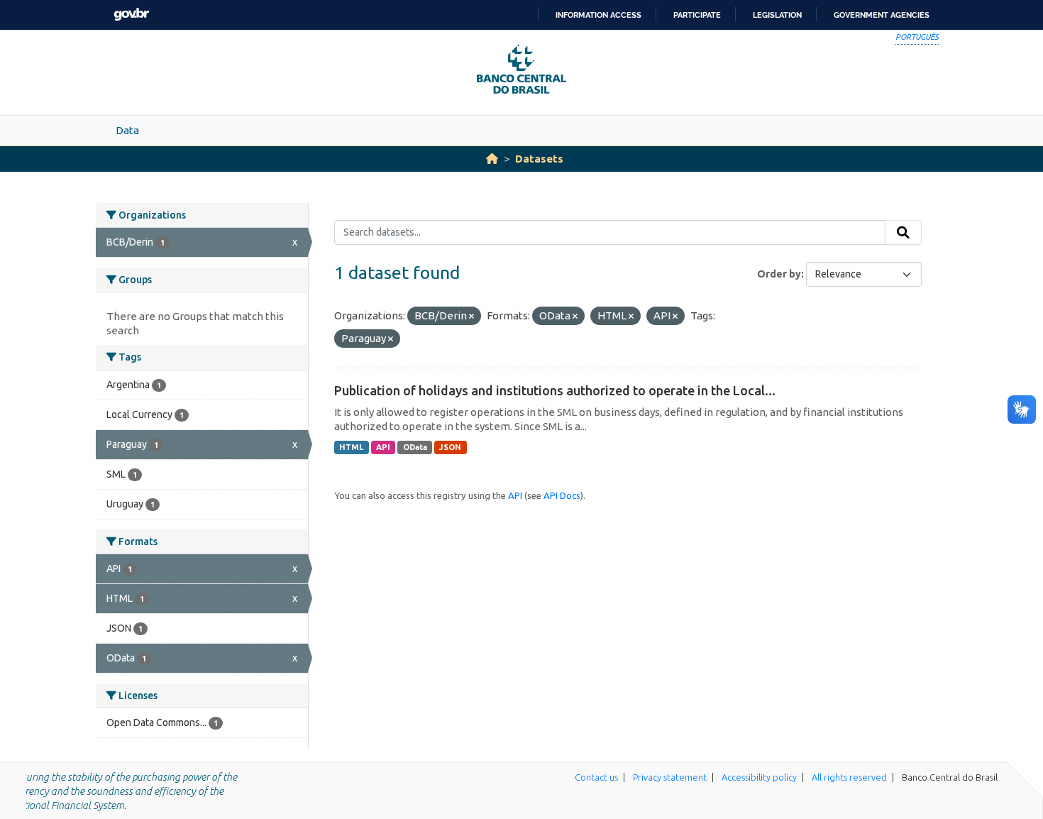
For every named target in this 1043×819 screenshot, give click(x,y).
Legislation (777, 15)
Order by (779, 274)
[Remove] (471, 316)
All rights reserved (849, 777)
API (383, 447)
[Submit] (903, 233)
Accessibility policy (759, 777)
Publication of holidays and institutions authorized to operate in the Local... (555, 390)
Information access (598, 15)
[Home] (492, 159)
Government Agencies (881, 15)
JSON (450, 447)
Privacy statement (670, 777)
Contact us (596, 777)
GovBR (131, 14)
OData (415, 447)
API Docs (561, 495)
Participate (697, 15)
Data (127, 130)
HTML (351, 447)
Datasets (539, 159)
